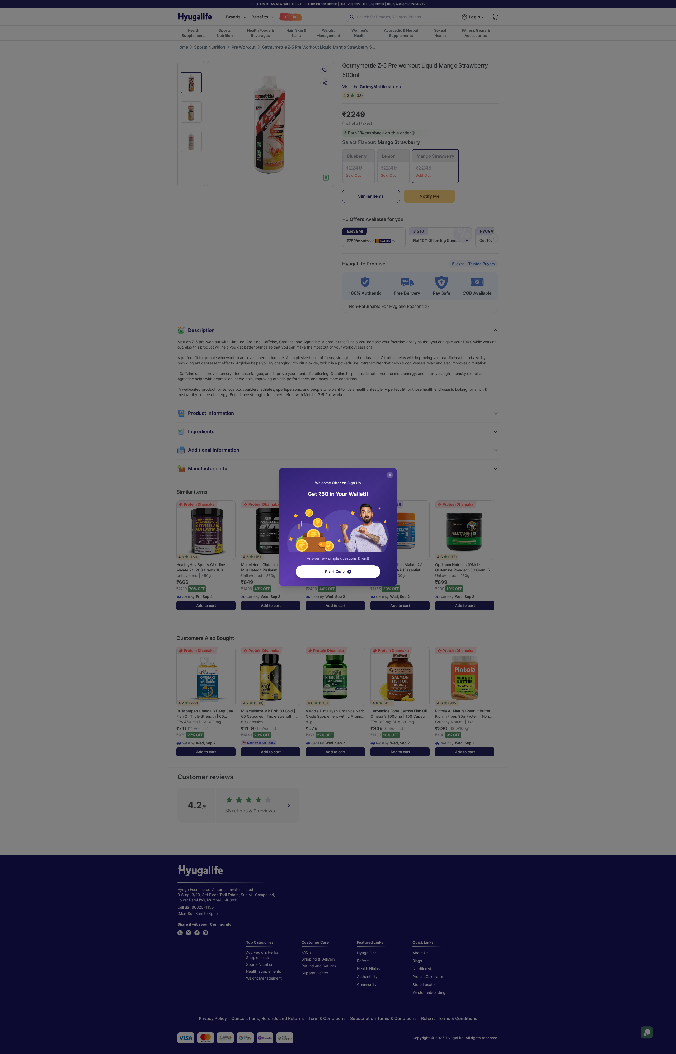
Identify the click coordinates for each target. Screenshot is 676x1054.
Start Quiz (335, 571)
